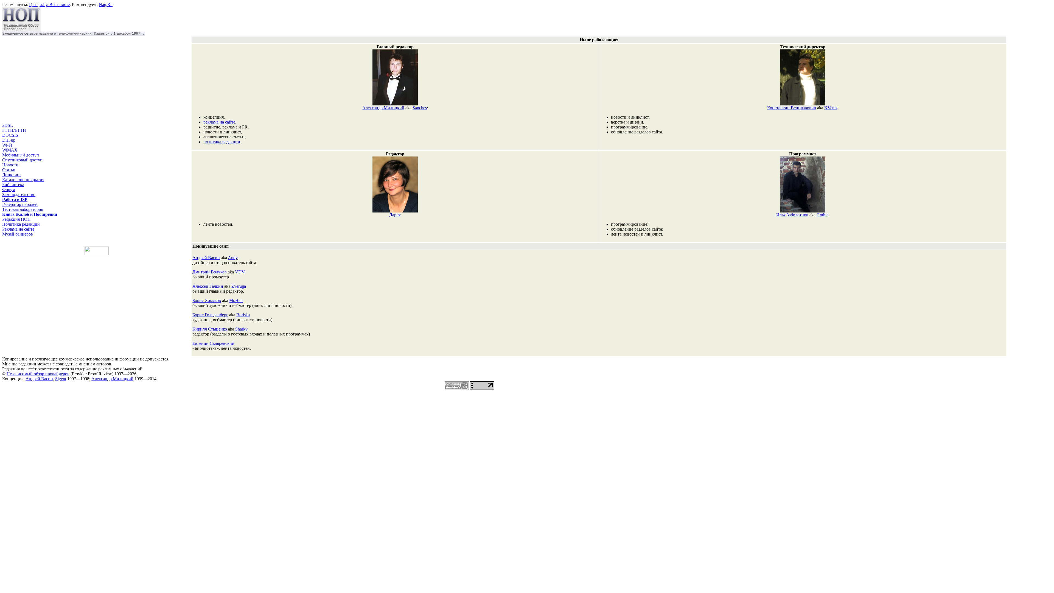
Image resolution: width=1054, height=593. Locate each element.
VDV (240, 272)
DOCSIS (10, 135)
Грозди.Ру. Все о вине (49, 4)
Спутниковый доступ (22, 160)
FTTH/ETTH (14, 130)
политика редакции (221, 141)
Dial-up (8, 140)
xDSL (7, 125)
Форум (8, 189)
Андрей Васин (206, 257)
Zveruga (238, 286)
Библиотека (13, 184)
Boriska (243, 314)
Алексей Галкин (207, 286)
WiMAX (10, 150)
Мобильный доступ (20, 155)
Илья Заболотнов (792, 214)
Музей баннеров (17, 234)
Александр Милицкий (383, 107)
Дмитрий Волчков (209, 272)
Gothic (822, 214)
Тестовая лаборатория (22, 209)
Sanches (420, 107)
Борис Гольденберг (210, 314)
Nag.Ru (106, 4)
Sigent (60, 378)
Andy (233, 257)
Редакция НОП (16, 219)
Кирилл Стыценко (209, 329)
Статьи (8, 169)
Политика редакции (21, 224)
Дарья (394, 214)
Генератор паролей (20, 204)
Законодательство (18, 194)
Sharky (241, 329)
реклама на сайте (219, 122)
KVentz (830, 107)
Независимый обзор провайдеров (38, 373)
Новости (10, 165)
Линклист (11, 174)
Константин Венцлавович (791, 107)
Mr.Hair (236, 300)
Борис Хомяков (206, 300)
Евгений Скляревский (213, 343)
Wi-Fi (7, 145)
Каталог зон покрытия (23, 179)
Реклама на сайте (18, 229)
